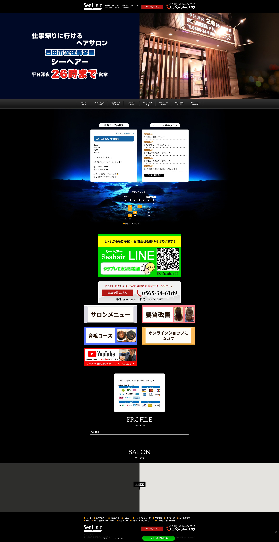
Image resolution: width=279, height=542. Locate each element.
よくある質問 (184, 518)
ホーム (88, 518)
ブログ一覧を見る (154, 175)
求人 (88, 521)
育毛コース (170, 518)
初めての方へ (101, 518)
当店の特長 (115, 518)
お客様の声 (123, 521)
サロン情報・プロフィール (104, 521)
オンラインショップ (143, 518)
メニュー (127, 518)
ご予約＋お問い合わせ (166, 521)
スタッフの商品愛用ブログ (142, 521)
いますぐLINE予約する (158, 538)
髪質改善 (158, 518)
